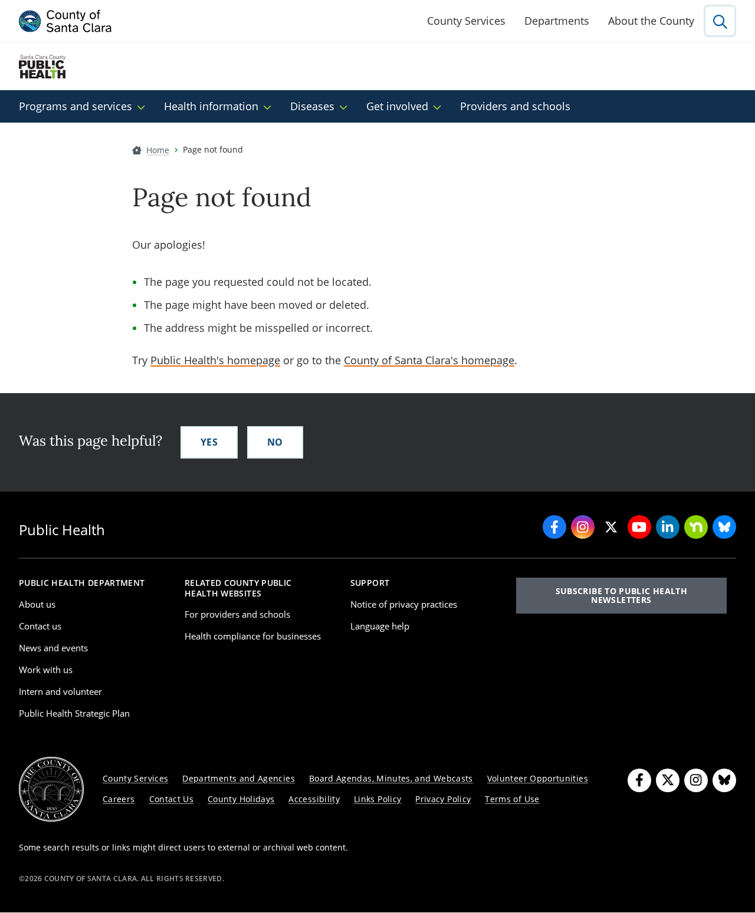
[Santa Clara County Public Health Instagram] (583, 527)
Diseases (312, 106)
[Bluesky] (724, 780)
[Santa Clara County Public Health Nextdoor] (696, 527)
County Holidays (241, 799)
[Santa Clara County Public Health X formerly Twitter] (611, 527)
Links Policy (377, 799)
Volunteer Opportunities (537, 778)
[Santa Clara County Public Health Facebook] (554, 527)
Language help (379, 626)
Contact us (40, 626)
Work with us (46, 669)
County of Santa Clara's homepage (429, 360)
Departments (556, 21)
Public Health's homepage (215, 360)
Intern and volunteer (60, 691)
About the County (651, 21)
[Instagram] (696, 780)
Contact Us (171, 799)
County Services (466, 21)
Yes (209, 442)
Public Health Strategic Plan (74, 713)
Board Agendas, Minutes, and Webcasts (391, 778)
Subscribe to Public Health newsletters (621, 595)
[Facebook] (639, 780)
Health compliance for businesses (253, 636)
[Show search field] (720, 21)
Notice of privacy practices (403, 604)
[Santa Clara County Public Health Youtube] (639, 527)
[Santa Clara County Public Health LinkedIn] (668, 527)
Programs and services (75, 106)
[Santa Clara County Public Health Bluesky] (724, 527)
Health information (211, 106)
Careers (119, 799)
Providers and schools (515, 106)
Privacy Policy (443, 799)
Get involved (397, 106)
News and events (53, 648)
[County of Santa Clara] (65, 21)
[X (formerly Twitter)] (668, 780)
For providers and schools (237, 614)
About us (37, 604)
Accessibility (314, 799)
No (275, 442)
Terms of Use (512, 799)
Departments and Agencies (238, 778)
